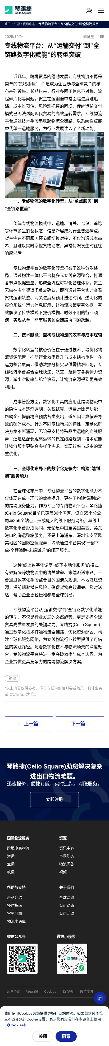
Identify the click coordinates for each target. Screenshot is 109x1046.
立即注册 (54, 799)
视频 (63, 872)
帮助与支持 (16, 887)
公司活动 (66, 913)
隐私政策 (32, 991)
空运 (11, 864)
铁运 (11, 872)
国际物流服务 (18, 838)
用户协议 (13, 991)
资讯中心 (29, 24)
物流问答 (66, 864)
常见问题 (14, 913)
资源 (16, 24)
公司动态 (66, 905)
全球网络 (66, 897)
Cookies (50, 991)
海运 (11, 856)
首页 (7, 24)
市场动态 (66, 856)
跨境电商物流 (18, 848)
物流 (12, 678)
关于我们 (66, 887)
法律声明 (68, 991)
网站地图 (86, 991)
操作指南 (14, 905)
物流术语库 (16, 921)
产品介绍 (14, 897)
